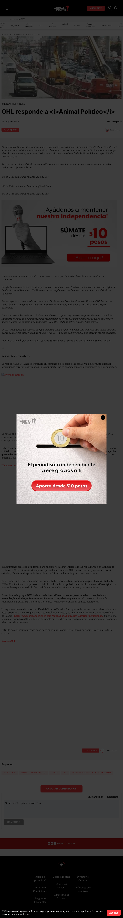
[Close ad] (103, 417)
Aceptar (113, 912)
